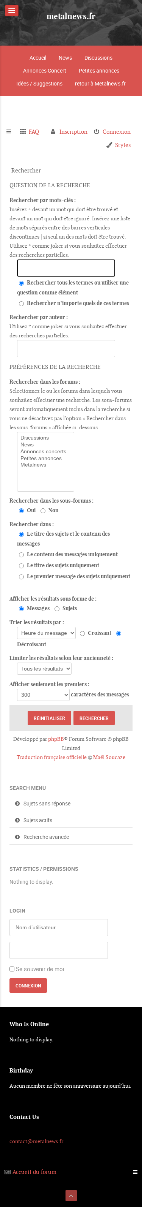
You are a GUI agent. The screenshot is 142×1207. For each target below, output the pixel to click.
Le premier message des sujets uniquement (78, 576)
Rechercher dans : (31, 524)
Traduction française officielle (52, 757)
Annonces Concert (44, 70)
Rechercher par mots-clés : (42, 200)
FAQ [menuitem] (34, 131)
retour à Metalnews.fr (100, 83)
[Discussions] (46, 438)
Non (53, 510)
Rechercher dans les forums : (44, 381)
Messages (38, 608)
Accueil (38, 57)
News (65, 57)
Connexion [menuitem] (117, 131)
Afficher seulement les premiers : (49, 684)
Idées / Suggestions (39, 83)
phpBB (56, 739)
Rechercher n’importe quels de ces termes (77, 303)
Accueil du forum (34, 1171)
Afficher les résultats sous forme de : (53, 598)
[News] (46, 444)
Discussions (98, 57)
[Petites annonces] (46, 458)
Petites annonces (99, 70)
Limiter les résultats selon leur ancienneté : (61, 658)
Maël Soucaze (109, 757)
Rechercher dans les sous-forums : (51, 500)
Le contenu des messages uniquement (72, 554)
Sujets (69, 608)
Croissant (99, 633)
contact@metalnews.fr (36, 1141)
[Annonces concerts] (46, 451)
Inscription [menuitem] (73, 131)
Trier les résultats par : (36, 622)
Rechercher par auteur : (38, 317)
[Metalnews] (46, 465)
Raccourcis (12, 131)
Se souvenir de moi (40, 969)
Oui (31, 510)
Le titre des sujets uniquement (62, 565)
